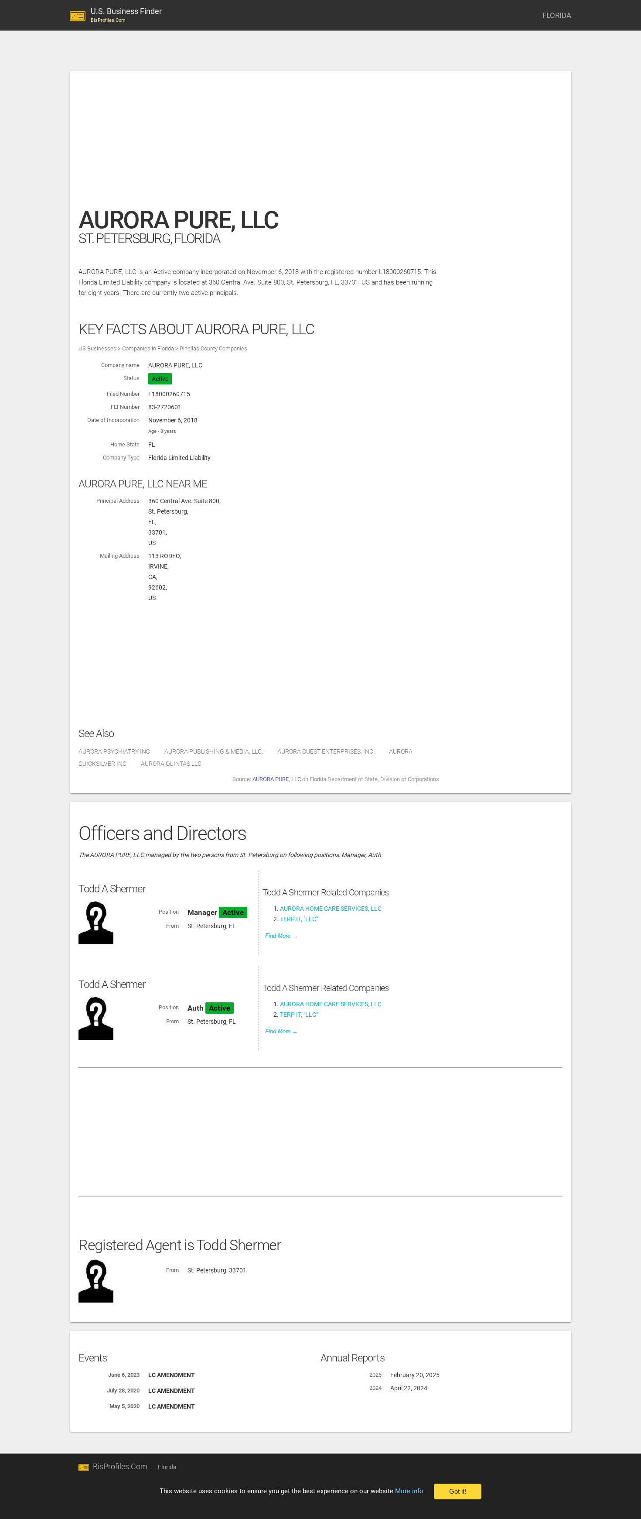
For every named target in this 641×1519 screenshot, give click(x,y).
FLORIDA (556, 15)
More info (409, 1491)
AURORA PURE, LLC (276, 779)
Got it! (457, 1491)
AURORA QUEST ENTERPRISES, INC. (326, 751)
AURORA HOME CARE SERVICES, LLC (331, 908)
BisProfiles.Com (120, 1466)
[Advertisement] (320, 143)
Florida (167, 1467)
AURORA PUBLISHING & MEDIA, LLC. (213, 751)
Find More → (281, 936)
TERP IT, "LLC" (299, 919)
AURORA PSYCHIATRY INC (114, 751)
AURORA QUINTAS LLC (171, 763)
